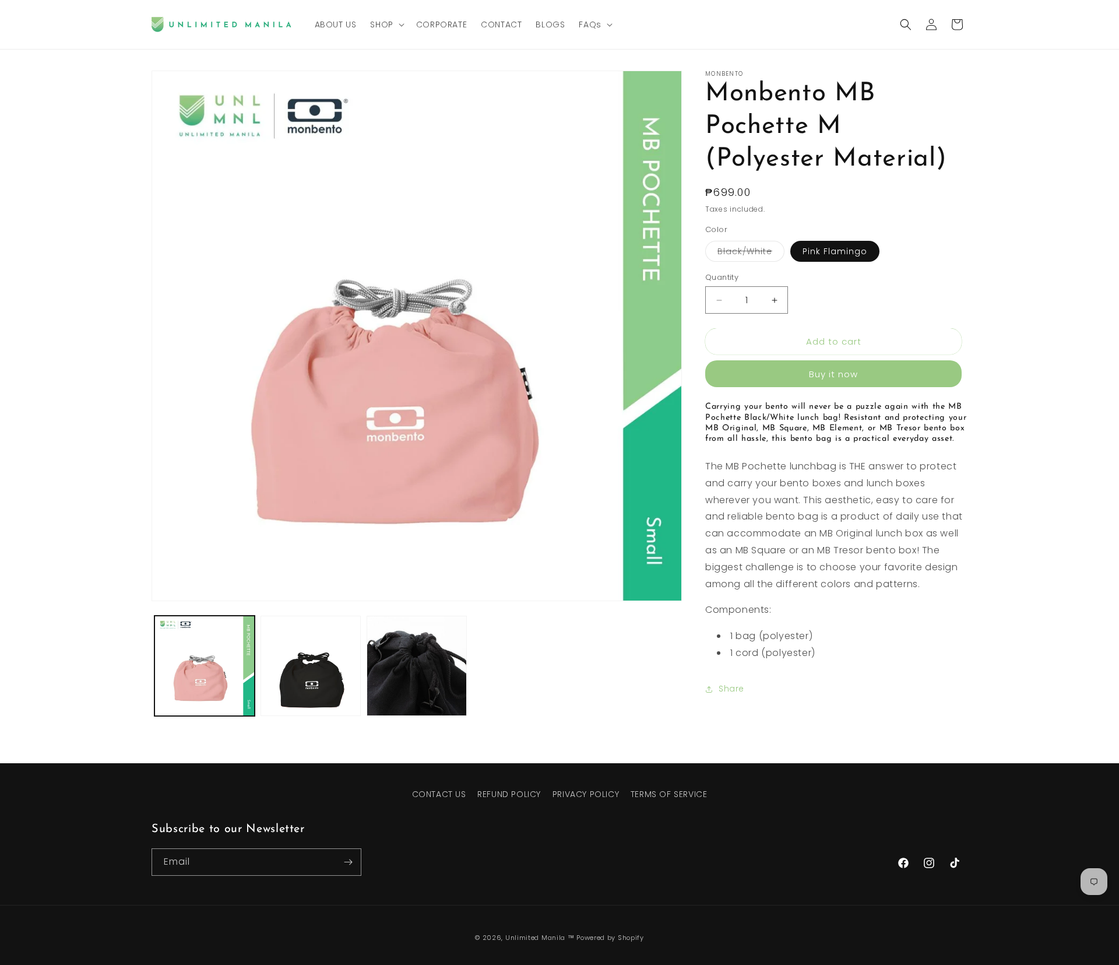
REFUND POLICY (509, 794)
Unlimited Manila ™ (540, 937)
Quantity (721, 277)
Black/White (750, 253)
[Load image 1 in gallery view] (204, 666)
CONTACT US (439, 794)
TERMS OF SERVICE (669, 794)
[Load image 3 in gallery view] (417, 666)
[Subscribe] (348, 862)
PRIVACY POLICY (586, 794)
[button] (386, 24)
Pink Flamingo (835, 251)
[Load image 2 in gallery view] (311, 666)
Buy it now (833, 374)
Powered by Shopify (610, 937)
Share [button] (731, 688)
